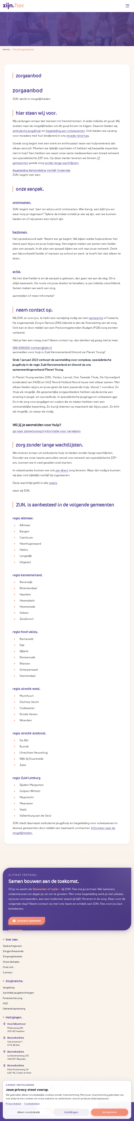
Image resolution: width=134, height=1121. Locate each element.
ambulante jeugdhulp (27, 131)
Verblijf (52, 170)
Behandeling (37, 170)
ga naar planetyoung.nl (28, 431)
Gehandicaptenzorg (14, 1008)
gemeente (96, 318)
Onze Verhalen (11, 962)
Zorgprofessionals (13, 951)
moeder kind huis (77, 136)
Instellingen (71, 1112)
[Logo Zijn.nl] (13, 6)
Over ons (8, 967)
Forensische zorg (12, 998)
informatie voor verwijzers (63, 431)
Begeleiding (20, 170)
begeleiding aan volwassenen (65, 131)
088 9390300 (21, 348)
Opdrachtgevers (12, 946)
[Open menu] (127, 6)
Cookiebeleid (31, 1103)
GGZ (5, 1003)
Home (6, 49)
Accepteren (109, 1112)
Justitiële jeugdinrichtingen (18, 992)
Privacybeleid (13, 1103)
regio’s (53, 483)
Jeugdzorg (8, 987)
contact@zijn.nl (41, 348)
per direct (61, 470)
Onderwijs (63, 170)
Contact (8, 972)
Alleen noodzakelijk (28, 1112)
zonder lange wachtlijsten (61, 163)
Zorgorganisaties (12, 956)
